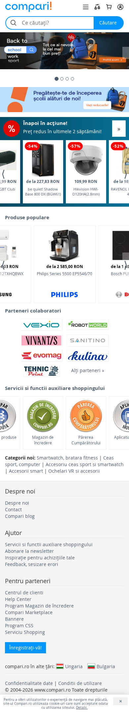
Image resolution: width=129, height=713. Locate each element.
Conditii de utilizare (80, 683)
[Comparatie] (97, 7)
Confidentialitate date (29, 683)
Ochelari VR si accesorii (74, 471)
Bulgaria (106, 666)
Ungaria (74, 666)
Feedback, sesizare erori (31, 564)
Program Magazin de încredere (39, 606)
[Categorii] (86, 7)
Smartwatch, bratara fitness (67, 458)
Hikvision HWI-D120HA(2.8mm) (86, 188)
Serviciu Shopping (25, 632)
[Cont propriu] (120, 7)
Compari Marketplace (29, 612)
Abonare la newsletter (29, 551)
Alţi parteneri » (87, 370)
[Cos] (109, 7)
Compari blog (20, 516)
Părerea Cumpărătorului (86, 439)
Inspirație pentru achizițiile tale (40, 557)
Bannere (14, 619)
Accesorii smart (26, 471)
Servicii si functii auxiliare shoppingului (49, 544)
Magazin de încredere (43, 439)
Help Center (18, 599)
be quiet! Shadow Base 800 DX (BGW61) (43, 188)
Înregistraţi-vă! (25, 647)
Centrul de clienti (24, 592)
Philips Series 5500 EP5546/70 (64, 270)
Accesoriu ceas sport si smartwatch (85, 464)
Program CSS (19, 625)
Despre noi (17, 503)
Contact (13, 509)
